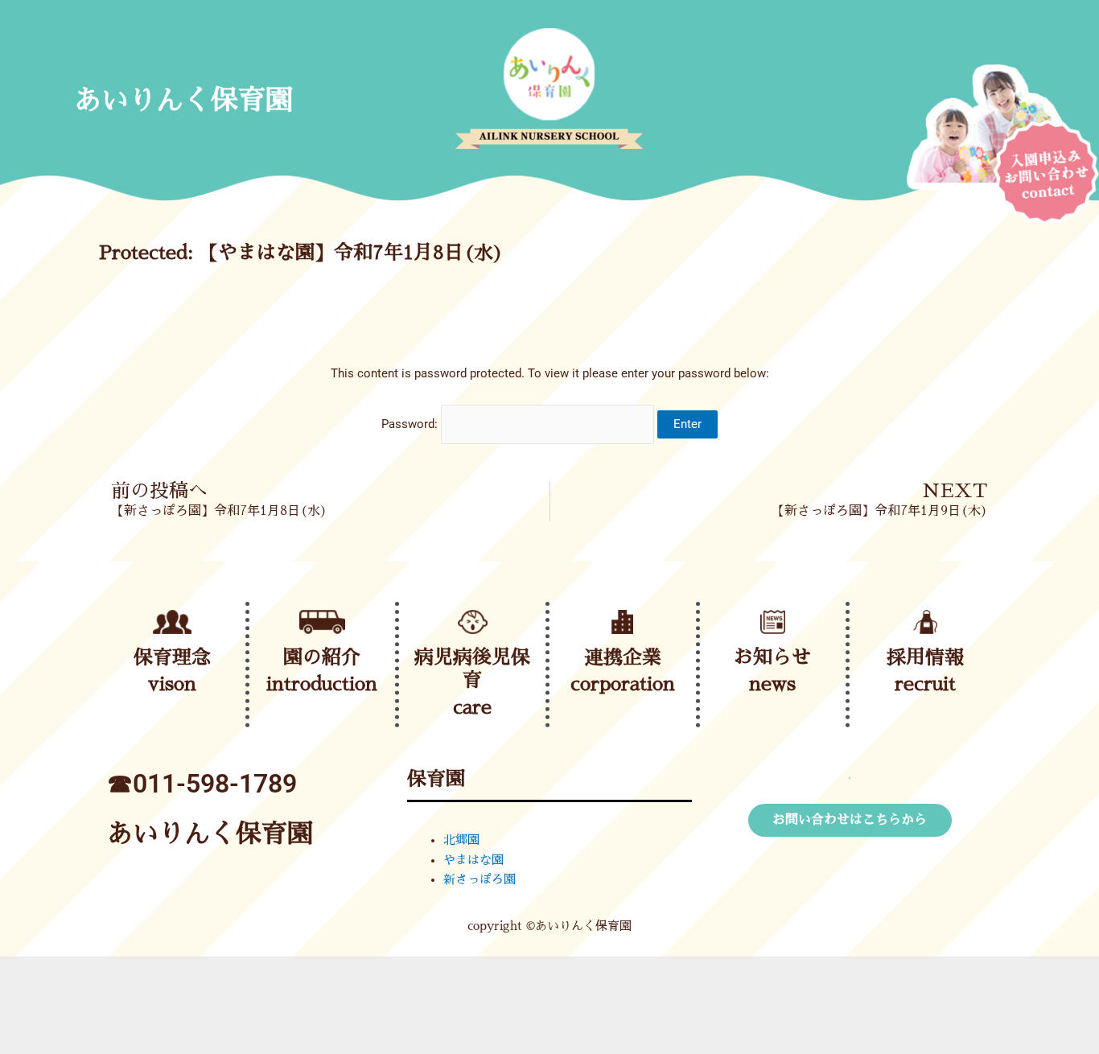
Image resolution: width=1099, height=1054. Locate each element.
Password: (411, 424)
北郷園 (461, 840)
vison (172, 684)
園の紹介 (321, 657)
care (472, 707)
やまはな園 (473, 860)
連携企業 (622, 657)
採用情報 (925, 657)
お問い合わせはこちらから (849, 819)
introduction (321, 684)
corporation (622, 684)
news (772, 684)
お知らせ (772, 657)
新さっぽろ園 (479, 879)
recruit (925, 684)
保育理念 (172, 657)
